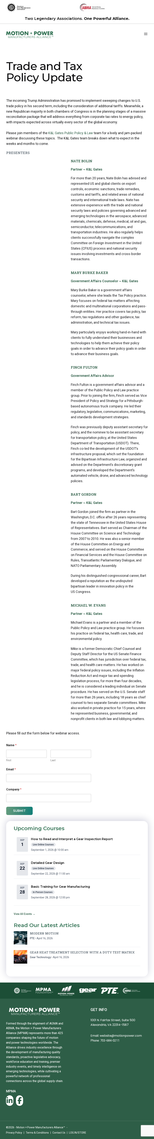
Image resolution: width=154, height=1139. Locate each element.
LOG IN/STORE (77, 1132)
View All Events (24, 913)
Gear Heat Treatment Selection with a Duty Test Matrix (82, 952)
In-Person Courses (43, 892)
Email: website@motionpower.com (116, 1035)
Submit (19, 811)
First (8, 760)
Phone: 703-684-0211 (105, 1040)
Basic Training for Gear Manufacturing (60, 886)
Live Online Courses (43, 844)
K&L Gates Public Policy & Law (71, 133)
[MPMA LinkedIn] (9, 1100)
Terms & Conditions (37, 1132)
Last (53, 760)
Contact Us (58, 1132)
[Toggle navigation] (145, 34)
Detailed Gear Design (47, 863)
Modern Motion (44, 933)
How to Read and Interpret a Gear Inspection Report (72, 839)
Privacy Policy (14, 1132)
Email (11, 769)
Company (13, 789)
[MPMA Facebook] (19, 1100)
